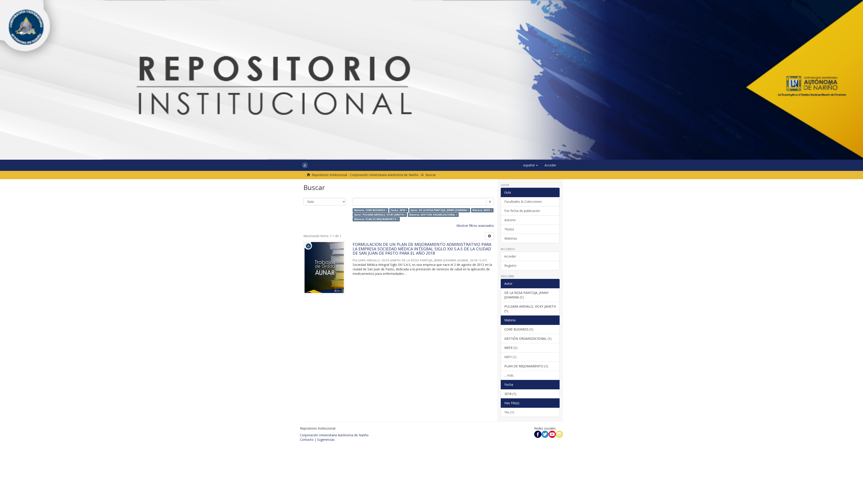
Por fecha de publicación (522, 211)
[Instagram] (559, 434)
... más (509, 375)
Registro (510, 265)
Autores (510, 220)
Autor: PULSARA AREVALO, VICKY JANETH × (380, 214)
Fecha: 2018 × (399, 210)
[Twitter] (545, 434)
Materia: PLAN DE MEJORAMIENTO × (376, 219)
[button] (530, 165)
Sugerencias (326, 439)
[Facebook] (537, 434)
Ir (490, 201)
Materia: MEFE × (482, 210)
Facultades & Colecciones (523, 201)
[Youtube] (552, 434)
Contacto (307, 439)
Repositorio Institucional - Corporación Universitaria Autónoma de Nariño (365, 175)
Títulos (509, 229)
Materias (510, 238)
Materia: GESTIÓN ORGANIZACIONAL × (433, 214)
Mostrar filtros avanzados (475, 225)
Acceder (510, 256)
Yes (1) (509, 412)
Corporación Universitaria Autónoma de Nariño (334, 435)
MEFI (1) (510, 357)
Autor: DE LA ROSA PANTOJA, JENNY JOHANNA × (440, 210)
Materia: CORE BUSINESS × (370, 210)
